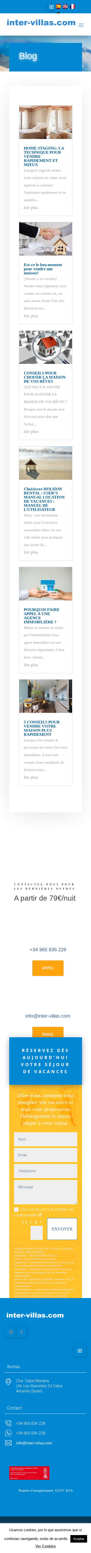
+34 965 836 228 (48, 949)
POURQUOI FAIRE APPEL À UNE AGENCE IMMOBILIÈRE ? (41, 615)
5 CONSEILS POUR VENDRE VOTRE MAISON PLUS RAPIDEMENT (42, 728)
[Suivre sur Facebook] (22, 1332)
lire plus (31, 207)
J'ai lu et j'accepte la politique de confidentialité (44, 1212)
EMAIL (48, 1034)
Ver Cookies (45, 1546)
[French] (72, 8)
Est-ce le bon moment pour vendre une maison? (43, 268)
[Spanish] (58, 8)
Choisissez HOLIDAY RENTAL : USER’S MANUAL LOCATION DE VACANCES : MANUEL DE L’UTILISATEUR (44, 499)
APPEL (48, 968)
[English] (65, 8)
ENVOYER (62, 1229)
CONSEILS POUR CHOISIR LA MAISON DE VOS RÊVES (45, 377)
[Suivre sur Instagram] (11, 1332)
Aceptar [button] (78, 1539)
